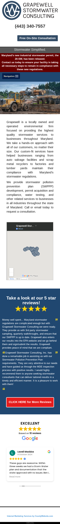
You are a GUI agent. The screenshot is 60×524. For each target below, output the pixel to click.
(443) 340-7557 (30, 26)
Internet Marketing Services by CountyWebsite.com (30, 516)
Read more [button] (14, 477)
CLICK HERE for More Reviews (30, 402)
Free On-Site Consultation (38, 38)
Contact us (8, 62)
